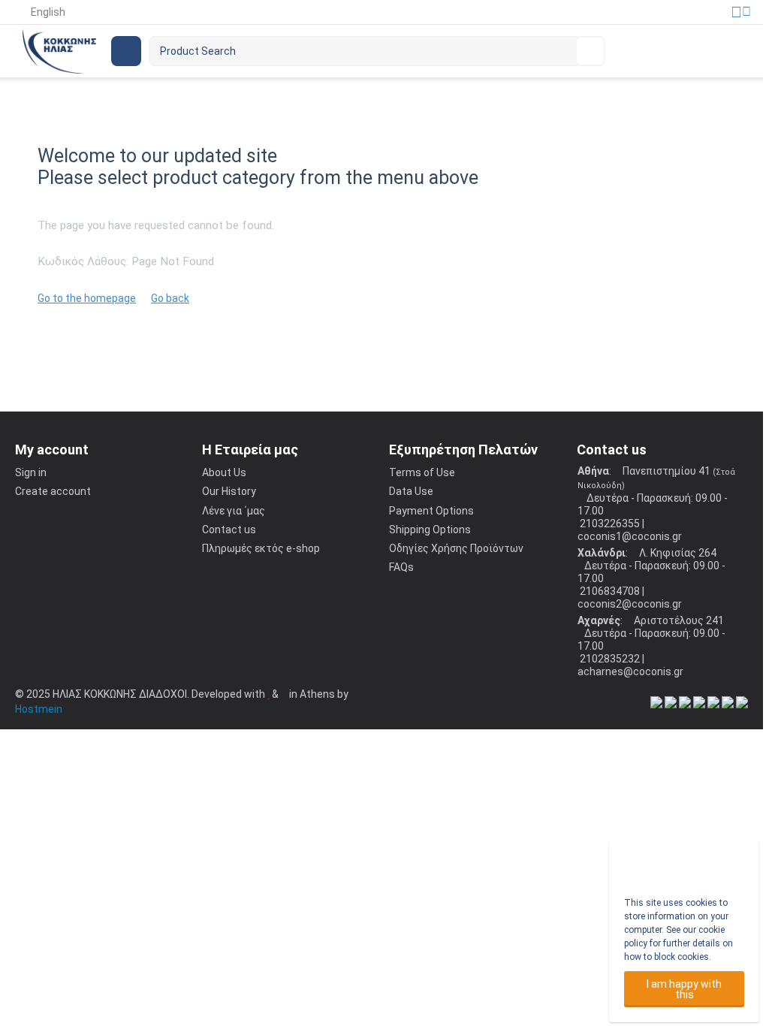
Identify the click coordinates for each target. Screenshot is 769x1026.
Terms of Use (422, 472)
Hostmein (38, 709)
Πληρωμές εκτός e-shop (261, 548)
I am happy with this (684, 989)
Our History (229, 491)
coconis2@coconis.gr (630, 604)
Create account (53, 491)
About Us (224, 472)
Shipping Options (430, 530)
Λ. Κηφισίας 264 (676, 553)
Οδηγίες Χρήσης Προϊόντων (456, 548)
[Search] (590, 51)
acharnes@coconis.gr (630, 671)
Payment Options (431, 511)
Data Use (411, 491)
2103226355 (609, 524)
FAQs (401, 567)
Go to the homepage (87, 298)
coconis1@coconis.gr (630, 536)
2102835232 (609, 659)
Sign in (31, 472)
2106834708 (609, 591)
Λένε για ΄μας (233, 511)
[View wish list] (665, 51)
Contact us (229, 530)
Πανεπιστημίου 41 (666, 471)
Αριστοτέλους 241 (678, 620)
